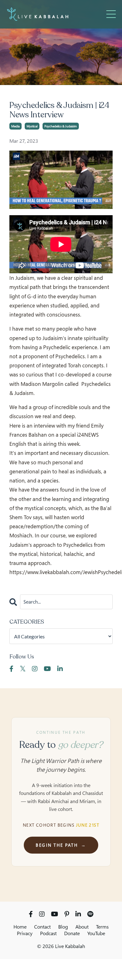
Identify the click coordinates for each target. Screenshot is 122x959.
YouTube (96, 933)
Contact (42, 926)
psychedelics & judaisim (60, 126)
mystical (32, 126)
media (15, 126)
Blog (63, 926)
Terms (102, 926)
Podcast (48, 933)
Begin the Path (61, 845)
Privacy (25, 933)
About (82, 926)
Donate (72, 933)
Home (20, 926)
